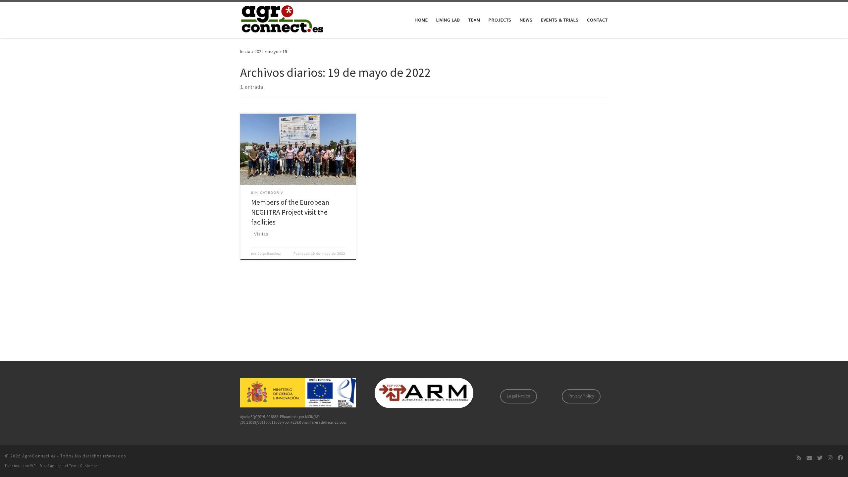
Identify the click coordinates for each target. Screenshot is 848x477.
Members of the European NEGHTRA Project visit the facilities (290, 212)
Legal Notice (518, 396)
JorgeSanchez (269, 253)
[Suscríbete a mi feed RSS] (799, 458)
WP (33, 465)
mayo (273, 51)
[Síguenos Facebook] (840, 458)
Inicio (245, 51)
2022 (259, 51)
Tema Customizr (84, 465)
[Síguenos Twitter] (819, 458)
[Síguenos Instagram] (830, 458)
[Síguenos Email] (809, 458)
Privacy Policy (581, 396)
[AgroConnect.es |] (281, 18)
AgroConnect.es (38, 456)
